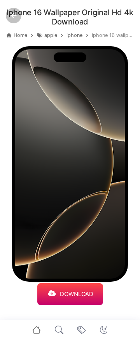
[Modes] (104, 330)
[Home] (36, 330)
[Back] (13, 15)
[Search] (59, 330)
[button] (104, 330)
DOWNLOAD (76, 294)
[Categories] (81, 330)
